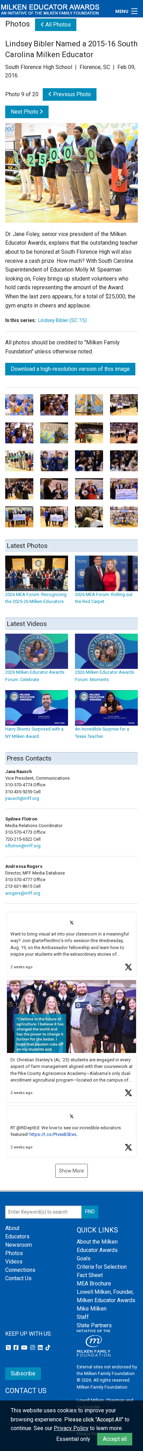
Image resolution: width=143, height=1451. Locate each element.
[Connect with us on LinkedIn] (41, 1347)
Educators (17, 1236)
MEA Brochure (94, 1283)
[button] (71, 944)
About (12, 1228)
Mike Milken (92, 1308)
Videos (14, 1261)
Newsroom (18, 1245)
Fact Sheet (90, 1275)
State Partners (94, 1325)
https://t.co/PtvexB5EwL (53, 1134)
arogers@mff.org (22, 893)
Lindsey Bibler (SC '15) (62, 320)
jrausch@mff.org (22, 798)
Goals (84, 1258)
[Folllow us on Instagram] (33, 1347)
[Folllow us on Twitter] (9, 1347)
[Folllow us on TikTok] (48, 1347)
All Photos (57, 24)
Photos (14, 1253)
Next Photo (25, 111)
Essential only (73, 1439)
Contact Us (18, 1278)
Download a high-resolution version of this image (70, 369)
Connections (20, 1270)
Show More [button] (71, 1171)
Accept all (115, 1439)
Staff (83, 1317)
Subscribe (23, 1373)
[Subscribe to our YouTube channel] (25, 1347)
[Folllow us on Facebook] (16, 1347)
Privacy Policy (71, 1428)
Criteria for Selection (102, 1266)
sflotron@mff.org (23, 845)
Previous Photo (71, 94)
